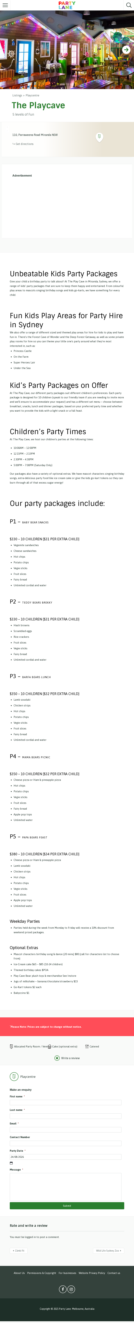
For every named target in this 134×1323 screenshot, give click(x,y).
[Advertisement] (67, 206)
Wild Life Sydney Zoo (107, 1250)
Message (16, 1169)
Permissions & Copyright (41, 1272)
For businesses (67, 1272)
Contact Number (20, 1137)
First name (17, 1096)
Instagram (71, 1290)
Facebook (62, 1290)
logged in (30, 1237)
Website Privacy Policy (92, 1272)
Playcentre (32, 95)
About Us (19, 1272)
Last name (17, 1109)
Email (14, 1123)
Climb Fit (19, 1250)
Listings (17, 95)
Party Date (17, 1150)
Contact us (113, 1272)
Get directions (25, 143)
